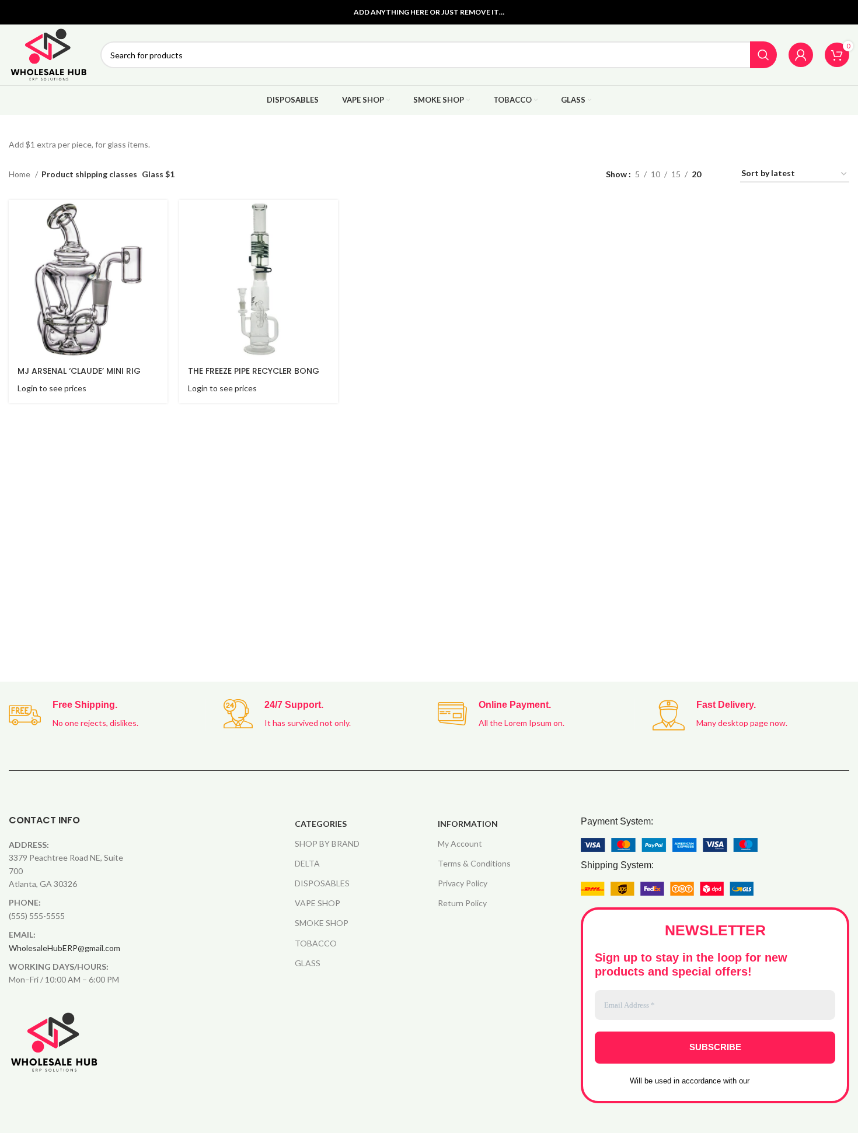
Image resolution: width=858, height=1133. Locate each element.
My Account (460, 843)
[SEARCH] (763, 54)
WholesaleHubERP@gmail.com (64, 948)
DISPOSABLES (322, 883)
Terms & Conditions (474, 863)
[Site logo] (49, 54)
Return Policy (462, 903)
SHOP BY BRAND (327, 843)
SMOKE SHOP (321, 923)
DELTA (307, 863)
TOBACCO (316, 943)
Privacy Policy (462, 883)
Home (20, 174)
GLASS (307, 963)
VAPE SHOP (317, 903)
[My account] (801, 54)
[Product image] (88, 279)
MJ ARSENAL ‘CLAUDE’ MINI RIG (79, 371)
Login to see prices (52, 388)
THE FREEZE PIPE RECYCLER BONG (253, 371)
